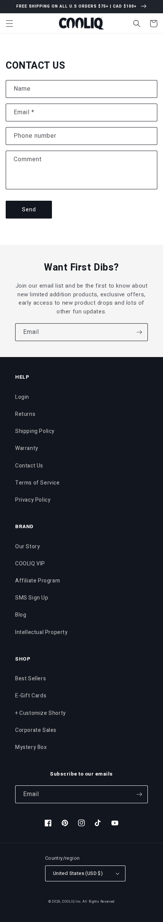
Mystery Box (31, 747)
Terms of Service (37, 483)
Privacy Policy (32, 500)
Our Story (27, 547)
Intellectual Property (41, 632)
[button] (9, 23)
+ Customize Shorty (40, 713)
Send (29, 209)
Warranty (26, 448)
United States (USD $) (78, 873)
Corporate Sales (35, 730)
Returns (25, 414)
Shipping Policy (35, 431)
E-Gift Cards (30, 696)
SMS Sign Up (32, 598)
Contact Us (29, 466)
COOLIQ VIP (30, 564)
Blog (20, 615)
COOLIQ (68, 901)
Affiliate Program (37, 581)
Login (22, 397)
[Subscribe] (139, 332)
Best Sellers (30, 679)
